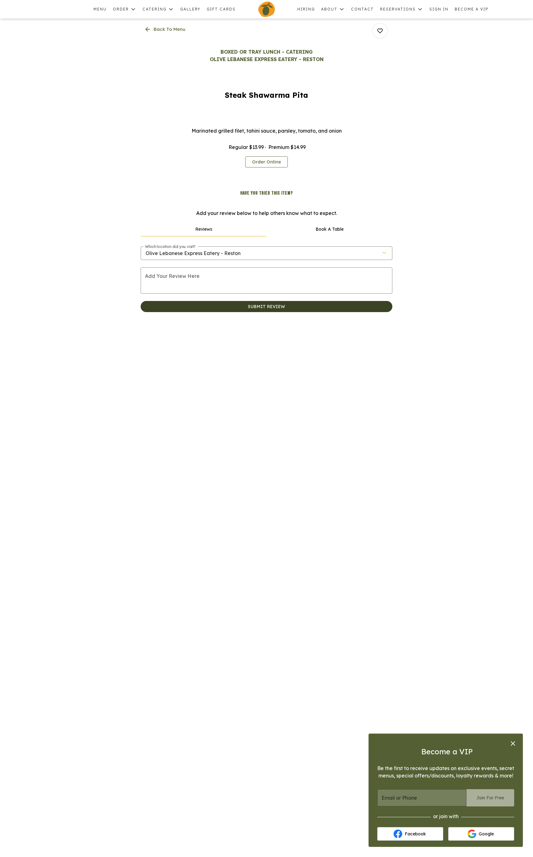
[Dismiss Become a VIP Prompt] (513, 743)
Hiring (306, 9)
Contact (362, 9)
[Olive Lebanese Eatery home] (266, 9)
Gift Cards (221, 9)
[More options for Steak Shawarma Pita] (380, 30)
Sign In (438, 9)
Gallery (190, 9)
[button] (124, 9)
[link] (266, 161)
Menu (100, 9)
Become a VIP (472, 9)
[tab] (203, 229)
